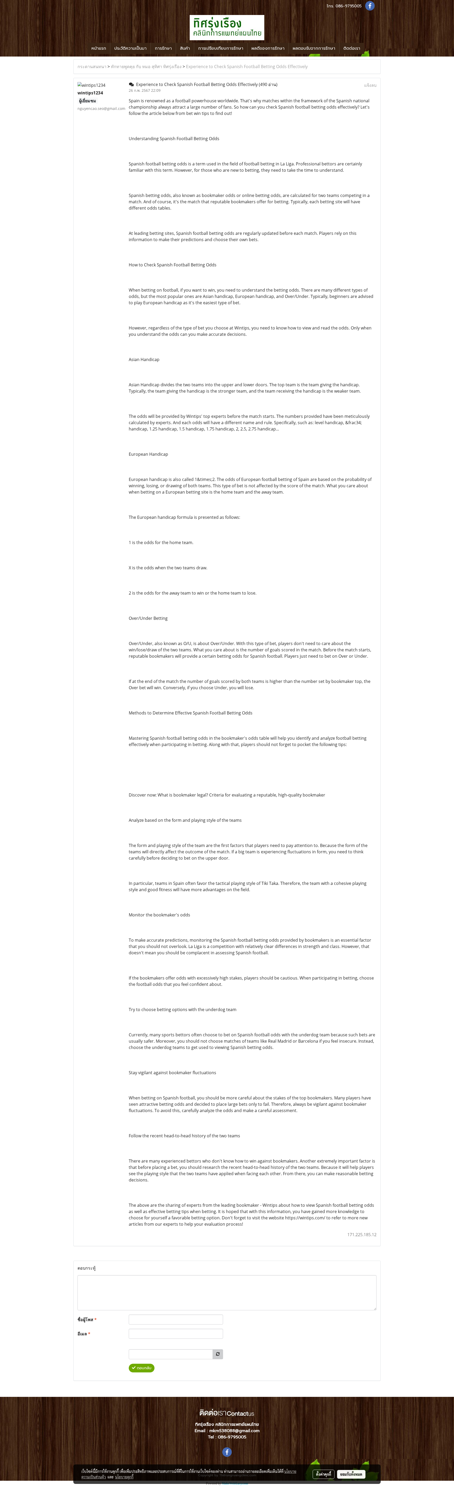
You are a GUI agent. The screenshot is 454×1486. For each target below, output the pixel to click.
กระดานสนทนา (92, 66)
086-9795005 (349, 6)
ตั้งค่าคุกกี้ (323, 1474)
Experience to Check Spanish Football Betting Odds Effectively (247, 66)
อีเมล (84, 1334)
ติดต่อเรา (351, 48)
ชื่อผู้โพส (87, 1319)
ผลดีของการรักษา (268, 48)
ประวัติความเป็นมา (130, 48)
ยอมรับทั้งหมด (351, 1474)
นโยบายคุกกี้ (124, 1476)
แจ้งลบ (370, 85)
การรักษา (163, 48)
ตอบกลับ (143, 1368)
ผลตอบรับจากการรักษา (314, 48)
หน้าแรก (98, 48)
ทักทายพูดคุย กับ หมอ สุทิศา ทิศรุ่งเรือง (146, 66)
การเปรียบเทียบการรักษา (220, 48)
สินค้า (185, 48)
